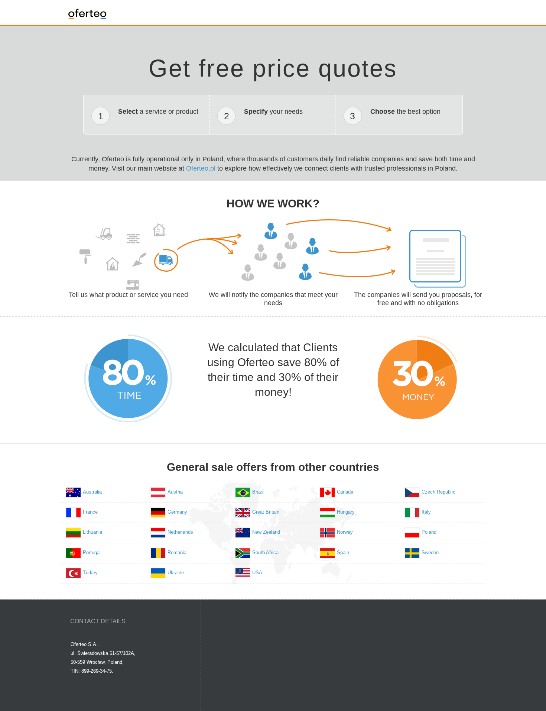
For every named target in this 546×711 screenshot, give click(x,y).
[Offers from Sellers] (87, 12)
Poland (429, 532)
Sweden (430, 552)
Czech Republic (438, 492)
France (90, 512)
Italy (426, 512)
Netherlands (180, 532)
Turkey (90, 572)
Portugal (92, 552)
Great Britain (265, 512)
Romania (177, 552)
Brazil (258, 492)
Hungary (346, 512)
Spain (343, 552)
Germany (177, 512)
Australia (92, 492)
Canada (345, 492)
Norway (345, 532)
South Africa (265, 552)
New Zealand (266, 532)
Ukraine (176, 572)
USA (257, 572)
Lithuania (92, 532)
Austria (175, 492)
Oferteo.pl (200, 168)
